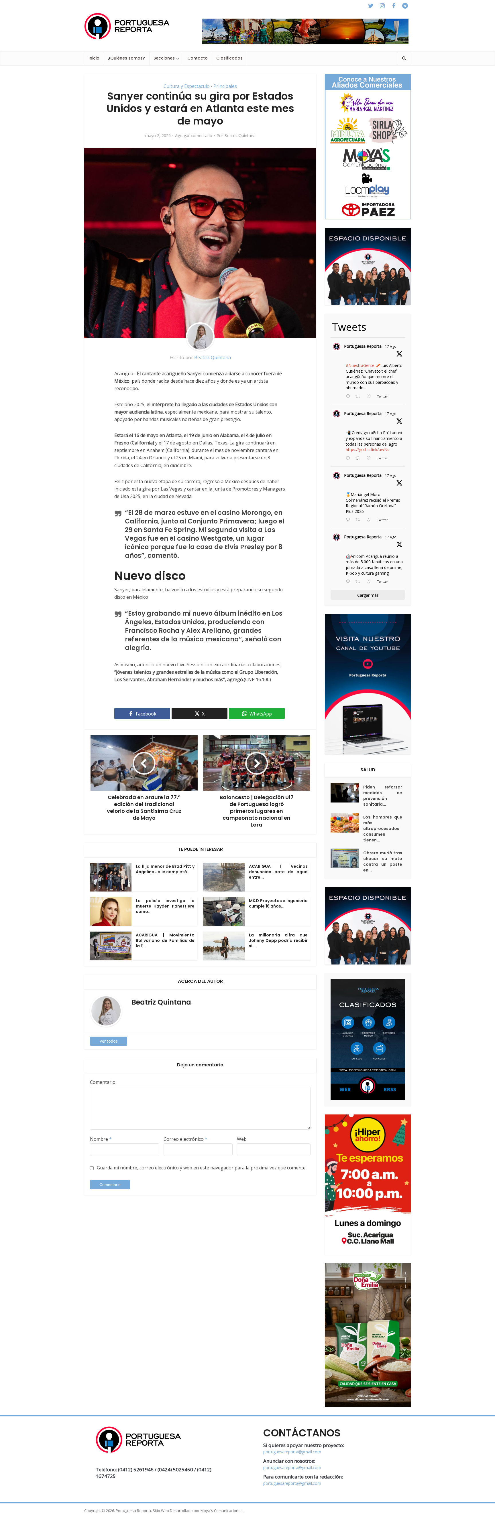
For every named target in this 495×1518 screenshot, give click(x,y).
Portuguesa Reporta (363, 346)
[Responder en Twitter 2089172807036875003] (349, 458)
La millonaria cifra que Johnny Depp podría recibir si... (278, 940)
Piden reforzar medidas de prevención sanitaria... (382, 795)
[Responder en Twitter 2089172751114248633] (349, 520)
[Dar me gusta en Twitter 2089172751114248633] (370, 520)
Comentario (102, 1082)
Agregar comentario (193, 135)
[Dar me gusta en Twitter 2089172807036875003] (370, 458)
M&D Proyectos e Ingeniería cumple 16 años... (278, 903)
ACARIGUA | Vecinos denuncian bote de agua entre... (278, 871)
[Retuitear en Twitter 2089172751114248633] (359, 520)
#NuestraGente (360, 365)
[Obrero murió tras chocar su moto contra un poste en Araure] (347, 858)
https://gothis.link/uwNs (367, 449)
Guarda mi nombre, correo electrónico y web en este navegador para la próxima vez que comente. (202, 1168)
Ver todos (109, 1041)
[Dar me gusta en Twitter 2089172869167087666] (370, 396)
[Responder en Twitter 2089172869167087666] (349, 396)
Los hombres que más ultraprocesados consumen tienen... (382, 828)
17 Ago (390, 346)
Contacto (197, 58)
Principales (225, 86)
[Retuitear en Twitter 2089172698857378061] (359, 582)
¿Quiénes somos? (126, 58)
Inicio (94, 58)
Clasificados (229, 58)
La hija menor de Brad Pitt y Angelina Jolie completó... (165, 869)
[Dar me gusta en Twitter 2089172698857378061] (370, 582)
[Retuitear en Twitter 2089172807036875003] (359, 458)
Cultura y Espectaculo (187, 86)
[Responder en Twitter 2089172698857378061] (349, 582)
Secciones (164, 58)
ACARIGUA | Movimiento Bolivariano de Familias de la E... (165, 940)
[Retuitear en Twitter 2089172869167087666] (359, 396)
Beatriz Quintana (240, 135)
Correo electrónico (185, 1139)
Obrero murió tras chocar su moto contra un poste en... (382, 861)
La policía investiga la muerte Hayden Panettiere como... (165, 906)
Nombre (101, 1139)
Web (242, 1139)
